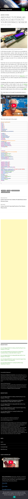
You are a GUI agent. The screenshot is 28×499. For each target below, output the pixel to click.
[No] (26, 494)
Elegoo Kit (22, 76)
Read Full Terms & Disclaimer (14, 388)
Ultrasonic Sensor (5, 192)
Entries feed (3, 444)
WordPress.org (4, 449)
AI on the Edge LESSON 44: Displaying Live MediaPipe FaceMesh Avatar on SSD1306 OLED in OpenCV (12, 352)
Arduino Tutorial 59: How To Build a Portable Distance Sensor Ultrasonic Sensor (14, 199)
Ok (14, 496)
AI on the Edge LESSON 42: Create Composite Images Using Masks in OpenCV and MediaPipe (13, 359)
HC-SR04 (8, 190)
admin (9, 24)
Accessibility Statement (6, 372)
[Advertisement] (14, 279)
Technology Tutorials (6, 9)
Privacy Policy (4, 486)
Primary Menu (26, 9)
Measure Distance (15, 190)
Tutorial (7, 14)
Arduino (3, 14)
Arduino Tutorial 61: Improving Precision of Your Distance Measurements (13, 206)
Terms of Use (4, 483)
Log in (2, 442)
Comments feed (4, 446)
